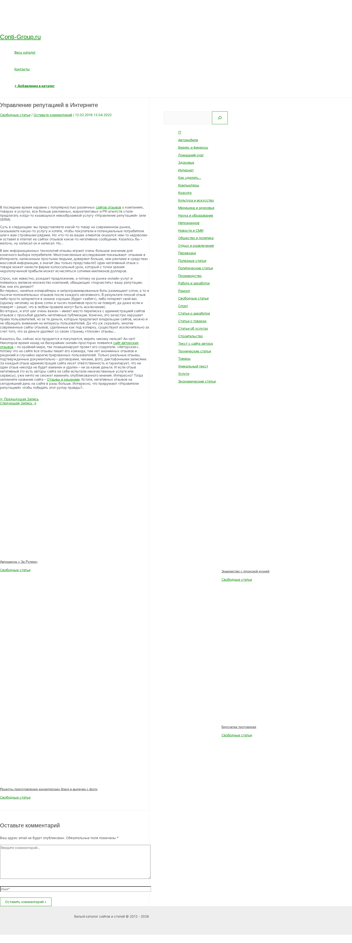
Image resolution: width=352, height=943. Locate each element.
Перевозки (187, 253)
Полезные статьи (192, 261)
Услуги (183, 374)
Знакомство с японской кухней (245, 571)
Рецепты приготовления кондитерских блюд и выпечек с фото (48, 789)
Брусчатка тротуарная (238, 727)
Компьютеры (188, 185)
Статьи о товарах (192, 321)
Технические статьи (194, 351)
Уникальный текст (193, 366)
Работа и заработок (194, 283)
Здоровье (186, 162)
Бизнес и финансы (193, 147)
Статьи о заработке (194, 313)
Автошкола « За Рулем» (19, 562)
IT (179, 132)
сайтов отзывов (108, 207)
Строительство (190, 336)
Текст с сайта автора (195, 343)
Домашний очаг (191, 155)
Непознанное (188, 223)
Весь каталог (25, 52)
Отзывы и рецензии (63, 379)
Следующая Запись (18, 403)
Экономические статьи (197, 381)
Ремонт (184, 291)
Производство (190, 276)
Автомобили (188, 140)
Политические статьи (195, 268)
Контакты (22, 69)
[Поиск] (220, 117)
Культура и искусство (196, 200)
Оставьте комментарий (53, 115)
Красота (185, 193)
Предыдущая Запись (19, 399)
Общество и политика (196, 238)
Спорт (183, 306)
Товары (184, 358)
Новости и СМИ (191, 230)
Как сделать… (189, 177)
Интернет (186, 170)
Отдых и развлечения (196, 245)
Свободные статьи (15, 115)
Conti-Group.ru (20, 36)
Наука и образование (195, 215)
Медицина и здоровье (196, 208)
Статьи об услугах (193, 328)
